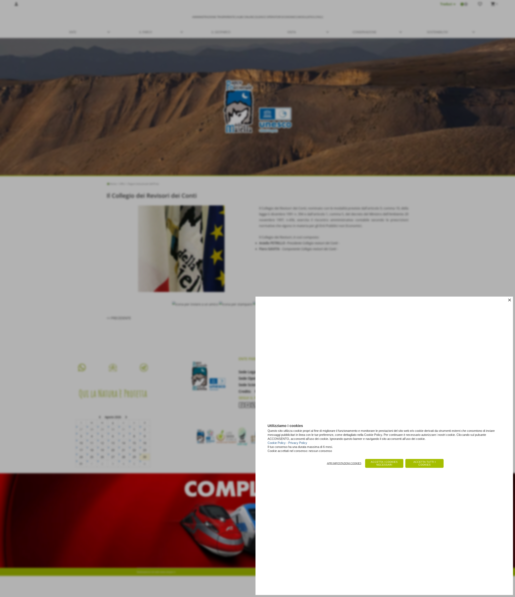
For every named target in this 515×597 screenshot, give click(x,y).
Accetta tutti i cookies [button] (424, 463)
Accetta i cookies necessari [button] (384, 463)
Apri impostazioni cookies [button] (344, 463)
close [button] (509, 300)
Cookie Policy (277, 442)
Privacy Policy (297, 442)
